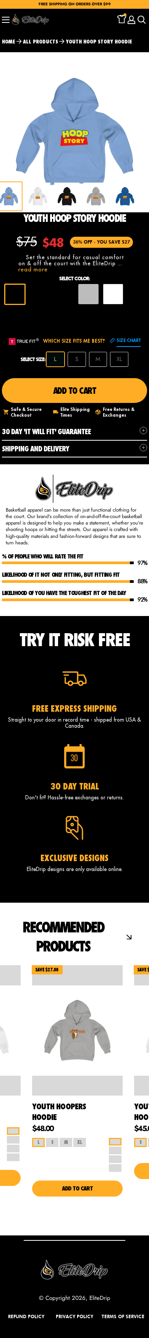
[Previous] (135, 196)
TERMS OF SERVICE (123, 1316)
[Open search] (142, 20)
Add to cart (74, 390)
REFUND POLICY (26, 1316)
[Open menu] (6, 20)
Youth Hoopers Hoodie (59, 1111)
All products (40, 42)
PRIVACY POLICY (74, 1316)
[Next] (137, 132)
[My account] (131, 20)
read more (33, 269)
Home (8, 42)
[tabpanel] (38, 196)
